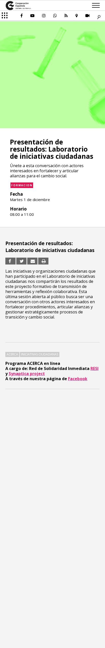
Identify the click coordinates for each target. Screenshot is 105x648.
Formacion (21, 185)
